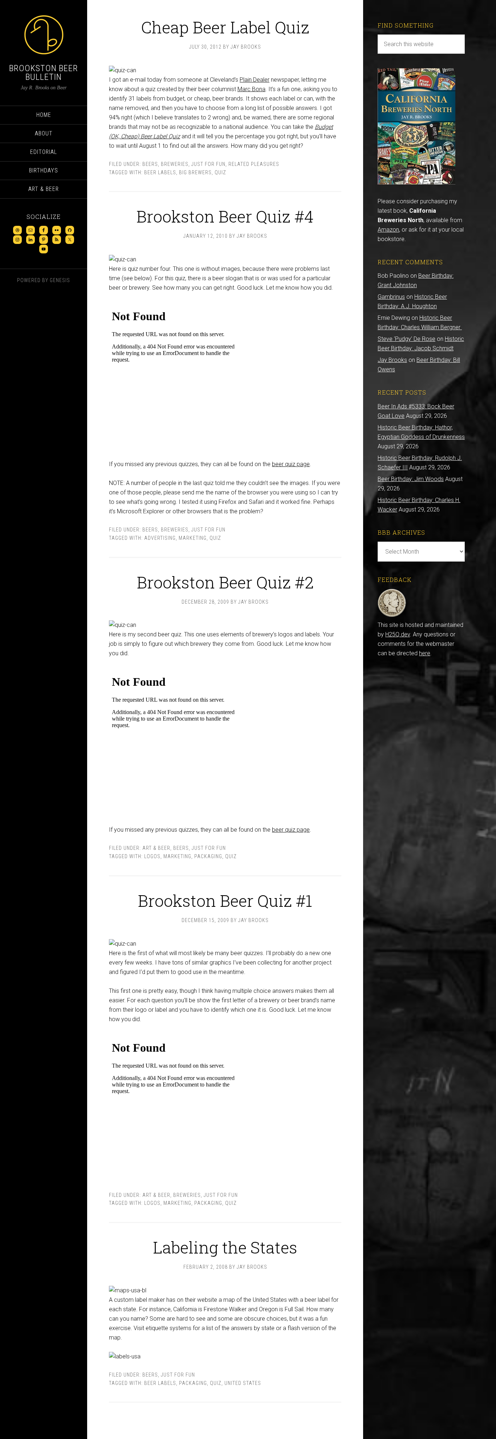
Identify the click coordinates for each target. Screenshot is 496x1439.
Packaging (208, 856)
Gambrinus (391, 296)
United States (242, 1383)
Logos (152, 856)
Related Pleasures (253, 164)
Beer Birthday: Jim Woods (411, 479)
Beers (150, 164)
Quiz (220, 172)
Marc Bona (251, 89)
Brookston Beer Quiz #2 (225, 582)
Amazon (388, 229)
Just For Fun (208, 164)
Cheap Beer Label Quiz (225, 27)
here (424, 653)
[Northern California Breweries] (416, 182)
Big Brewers (195, 172)
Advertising (160, 538)
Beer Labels (160, 172)
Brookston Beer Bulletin (43, 72)
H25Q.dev (397, 634)
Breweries (174, 164)
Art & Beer (156, 848)
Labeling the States (225, 1247)
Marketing (193, 538)
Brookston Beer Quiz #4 (225, 216)
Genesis (60, 280)
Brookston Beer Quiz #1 (225, 900)
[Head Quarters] (392, 615)
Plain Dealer (254, 79)
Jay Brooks (392, 359)
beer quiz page (291, 464)
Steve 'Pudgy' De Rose (406, 338)
